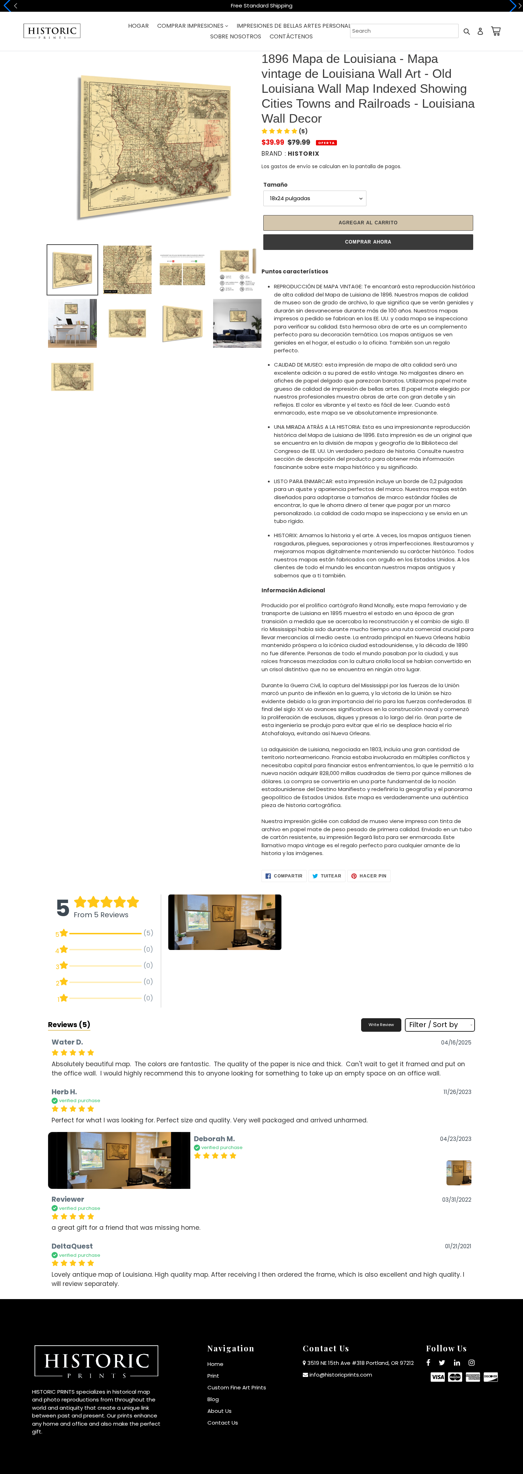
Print (213, 1375)
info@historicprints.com (341, 1374)
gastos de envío (291, 166)
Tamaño (275, 184)
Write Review (381, 1024)
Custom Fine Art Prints (236, 1387)
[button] (285, 131)
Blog (213, 1399)
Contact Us (222, 1422)
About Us (219, 1411)
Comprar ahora (368, 242)
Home (215, 1364)
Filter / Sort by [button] (433, 1025)
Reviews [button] (69, 1025)
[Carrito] (494, 31)
